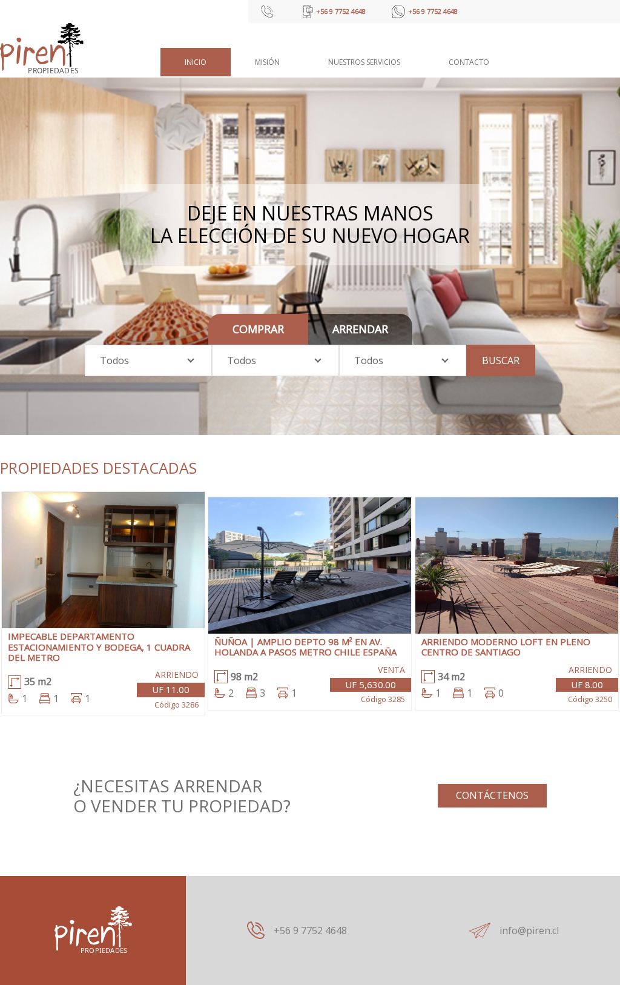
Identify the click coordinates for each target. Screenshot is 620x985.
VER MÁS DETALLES (103, 569)
